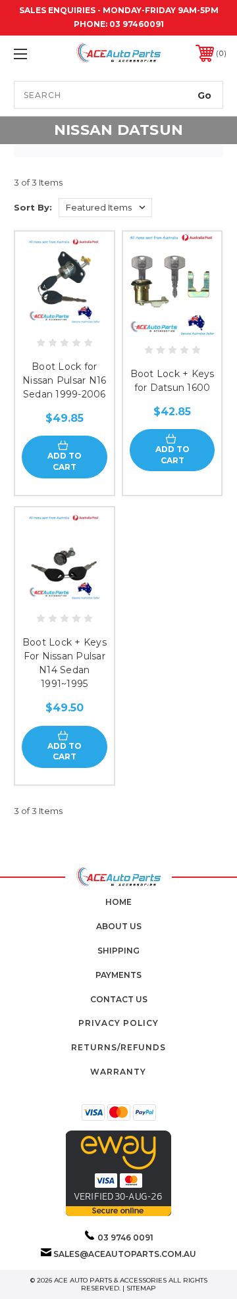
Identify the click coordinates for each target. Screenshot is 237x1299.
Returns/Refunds (118, 1047)
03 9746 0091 (125, 1237)
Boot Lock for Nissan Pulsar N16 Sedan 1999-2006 (64, 380)
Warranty (118, 1072)
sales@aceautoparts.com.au (124, 1254)
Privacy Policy (118, 1023)
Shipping (118, 950)
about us (119, 926)
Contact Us (118, 999)
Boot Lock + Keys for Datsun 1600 (172, 381)
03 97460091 (136, 24)
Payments (118, 975)
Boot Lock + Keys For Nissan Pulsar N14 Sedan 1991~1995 (64, 663)
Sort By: (33, 207)
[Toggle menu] (35, 54)
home (118, 902)
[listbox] (105, 207)
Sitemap (141, 1288)
